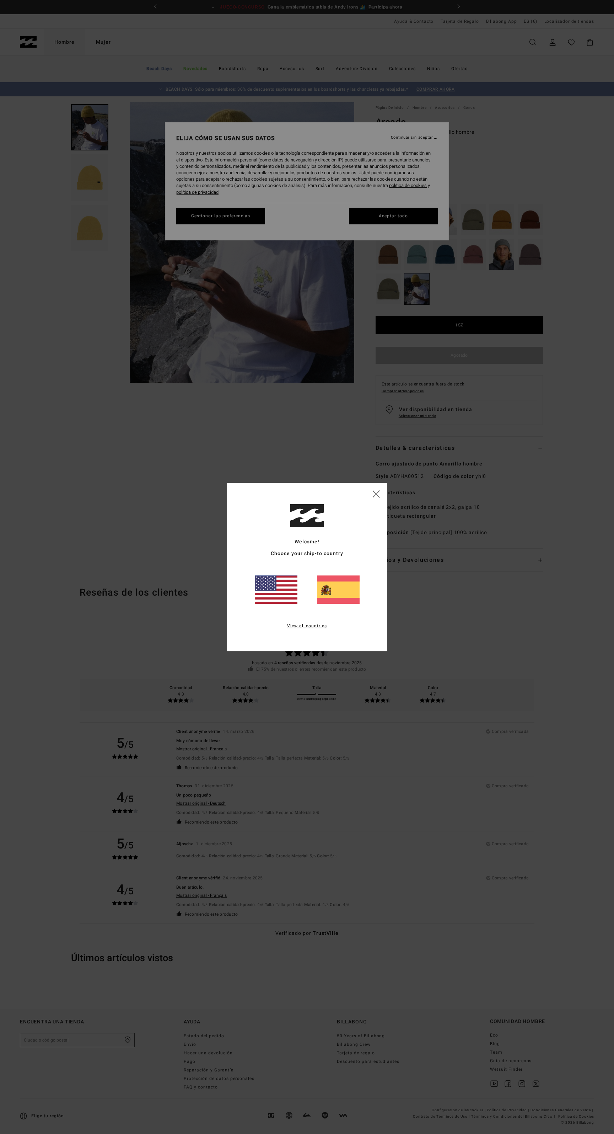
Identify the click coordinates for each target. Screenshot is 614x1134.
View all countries (307, 626)
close (376, 493)
